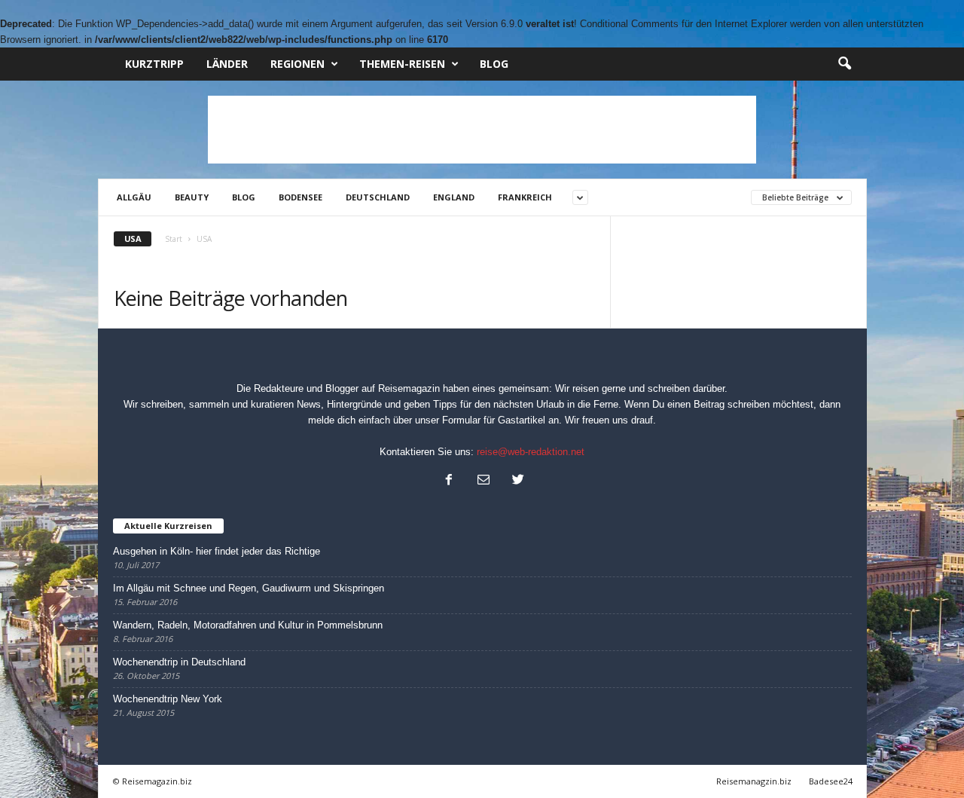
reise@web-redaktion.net (530, 451)
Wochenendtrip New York (167, 699)
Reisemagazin (409, 388)
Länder (227, 64)
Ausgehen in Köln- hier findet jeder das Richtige (216, 551)
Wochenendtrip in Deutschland (179, 662)
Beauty (192, 197)
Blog (494, 64)
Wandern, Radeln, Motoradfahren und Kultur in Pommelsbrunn (248, 625)
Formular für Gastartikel (493, 420)
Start (173, 239)
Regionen (297, 64)
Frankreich (525, 197)
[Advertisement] (482, 130)
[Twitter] (516, 481)
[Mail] (483, 481)
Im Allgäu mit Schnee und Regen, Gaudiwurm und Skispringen (248, 588)
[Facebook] (449, 481)
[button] (844, 64)
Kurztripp (154, 64)
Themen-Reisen (402, 64)
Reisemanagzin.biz (754, 781)
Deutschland (378, 197)
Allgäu (134, 197)
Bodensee (300, 197)
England (453, 197)
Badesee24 (831, 781)
